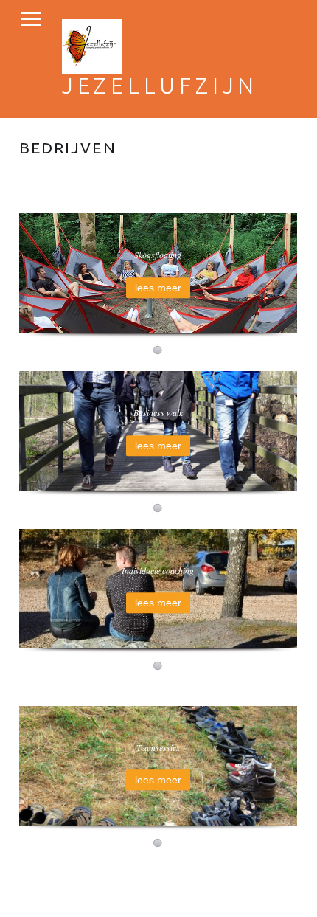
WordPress (225, 871)
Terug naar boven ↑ (110, 889)
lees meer (158, 288)
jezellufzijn (160, 85)
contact (38, 889)
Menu (31, 19)
